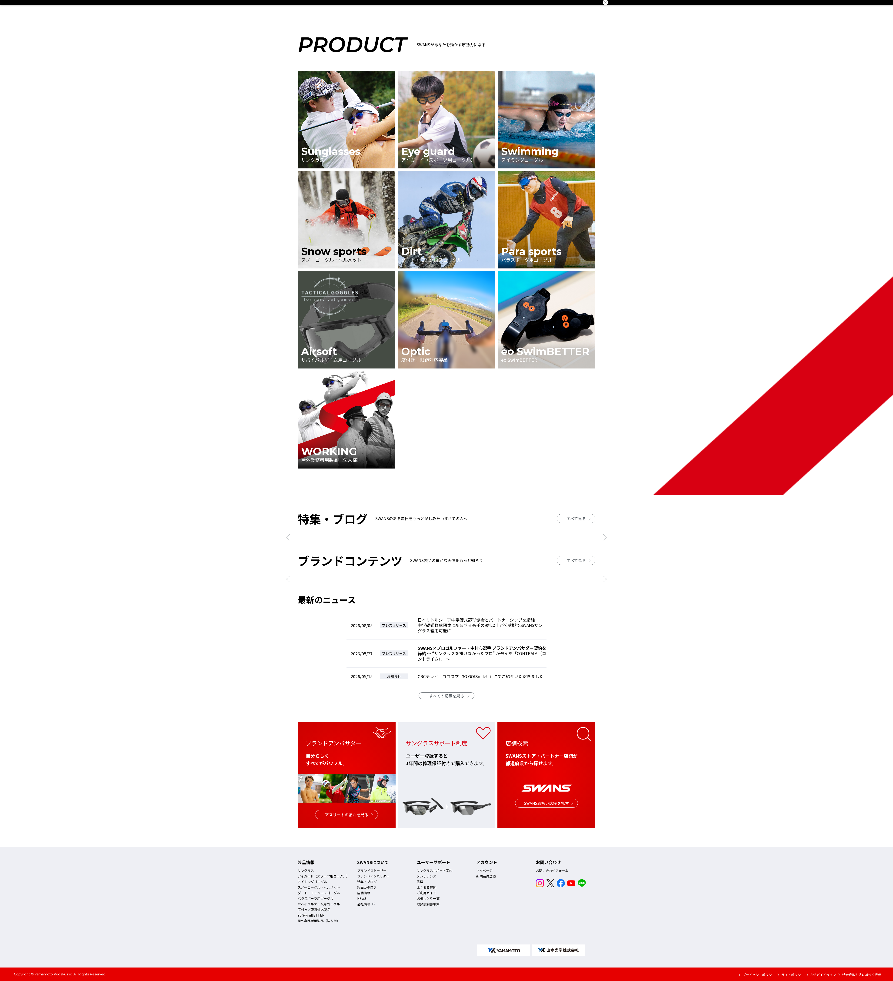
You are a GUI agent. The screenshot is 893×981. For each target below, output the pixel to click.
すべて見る (576, 518)
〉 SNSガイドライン (821, 974)
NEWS (361, 898)
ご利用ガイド (426, 893)
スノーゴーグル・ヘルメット (319, 887)
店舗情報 (363, 893)
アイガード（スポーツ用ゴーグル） (324, 876)
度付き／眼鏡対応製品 (314, 909)
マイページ (484, 870)
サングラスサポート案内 (435, 870)
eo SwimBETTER (311, 915)
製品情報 (306, 862)
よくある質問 (426, 887)
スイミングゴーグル (312, 881)
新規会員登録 (486, 876)
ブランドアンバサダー (373, 876)
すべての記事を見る (446, 696)
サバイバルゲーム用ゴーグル (319, 904)
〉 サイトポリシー (790, 974)
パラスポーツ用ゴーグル (315, 898)
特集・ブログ (367, 881)
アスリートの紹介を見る (346, 814)
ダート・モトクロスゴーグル (319, 893)
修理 (420, 881)
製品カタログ (367, 887)
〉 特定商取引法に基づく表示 (859, 974)
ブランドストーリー (372, 870)
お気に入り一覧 (428, 898)
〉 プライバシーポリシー (757, 974)
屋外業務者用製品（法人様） (319, 920)
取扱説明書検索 (428, 904)
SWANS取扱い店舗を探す (546, 803)
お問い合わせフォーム (552, 870)
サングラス (306, 870)
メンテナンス (426, 876)
